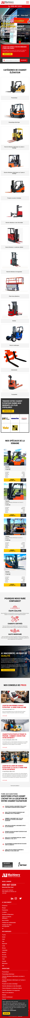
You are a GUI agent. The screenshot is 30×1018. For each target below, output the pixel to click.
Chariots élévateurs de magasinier (11, 990)
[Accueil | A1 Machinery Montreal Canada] (7, 2)
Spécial (4, 999)
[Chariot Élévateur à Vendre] (15, 875)
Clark (3, 939)
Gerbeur (4, 994)
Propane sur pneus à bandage (9, 983)
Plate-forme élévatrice (8, 992)
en (2, 928)
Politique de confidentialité (9, 1010)
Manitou (4, 952)
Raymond (4, 943)
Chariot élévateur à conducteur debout (12, 988)
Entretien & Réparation (8, 914)
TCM (3, 959)
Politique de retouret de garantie (7, 925)
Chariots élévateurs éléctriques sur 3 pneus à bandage (13, 980)
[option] (7, 864)
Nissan (4, 948)
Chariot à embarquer (7, 997)
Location (4, 912)
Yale (3, 941)
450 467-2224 (9, 884)
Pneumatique (5, 972)
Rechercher (23, 60)
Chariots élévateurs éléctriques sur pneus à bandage (13, 977)
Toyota (4, 934)
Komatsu (4, 956)
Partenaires (5, 910)
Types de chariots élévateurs (6, 917)
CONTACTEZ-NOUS (7, 54)
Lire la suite (4, 715)
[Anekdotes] (19, 1016)
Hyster (3, 937)
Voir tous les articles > (15, 785)
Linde (3, 945)
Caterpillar (4, 950)
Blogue (4, 907)
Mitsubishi (4, 963)
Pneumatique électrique (8, 974)
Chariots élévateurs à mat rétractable (11, 986)
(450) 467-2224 (16, 6)
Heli (3, 965)
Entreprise (4, 905)
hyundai (4, 961)
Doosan (4, 954)
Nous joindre (5, 920)
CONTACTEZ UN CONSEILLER (8, 670)
